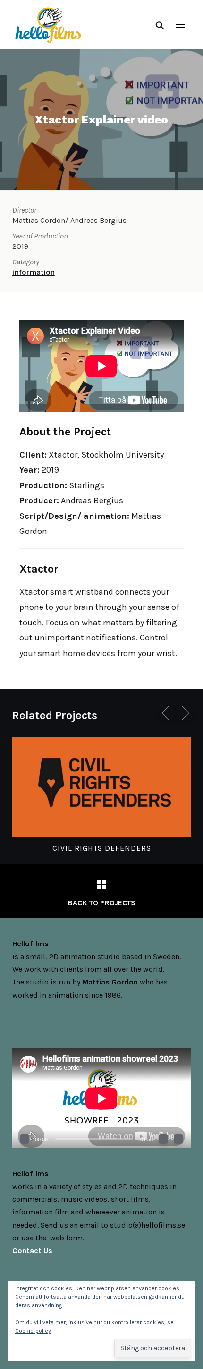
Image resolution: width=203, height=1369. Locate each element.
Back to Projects (101, 902)
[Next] (184, 713)
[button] (180, 24)
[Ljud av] (163, 1139)
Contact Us (32, 1250)
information (33, 272)
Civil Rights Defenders (101, 848)
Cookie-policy (33, 1331)
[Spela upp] (24, 1139)
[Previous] (167, 713)
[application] (101, 1098)
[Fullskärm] (178, 1139)
